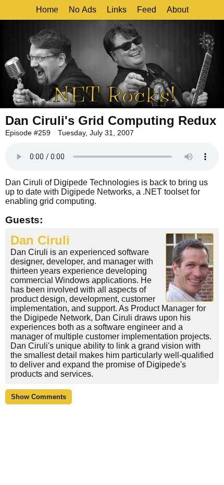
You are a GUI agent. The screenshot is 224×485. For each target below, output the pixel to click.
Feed (146, 9)
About (178, 9)
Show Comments (38, 397)
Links (117, 9)
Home (47, 9)
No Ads (82, 9)
